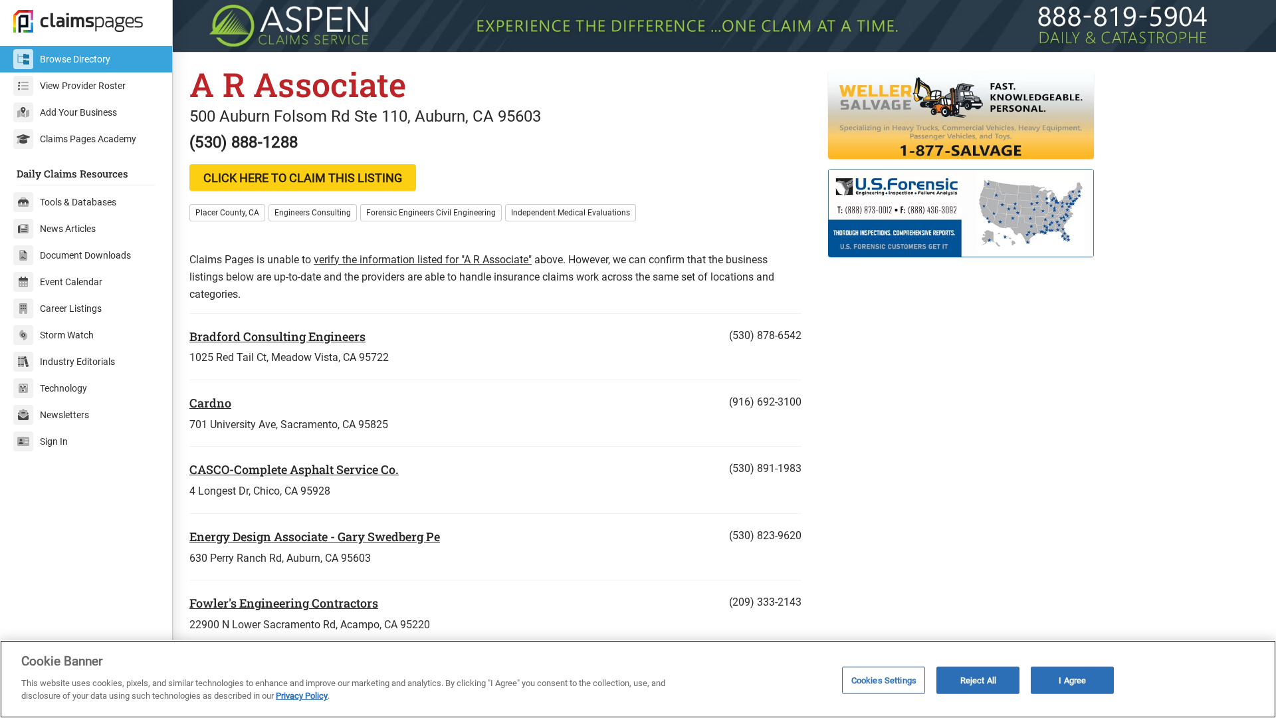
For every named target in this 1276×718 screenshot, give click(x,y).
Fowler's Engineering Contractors (283, 603)
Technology (63, 388)
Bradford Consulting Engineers (277, 336)
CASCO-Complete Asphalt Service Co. (294, 469)
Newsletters (64, 415)
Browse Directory (75, 59)
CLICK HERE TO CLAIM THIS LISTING (302, 178)
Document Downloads (85, 255)
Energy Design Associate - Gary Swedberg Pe (314, 536)
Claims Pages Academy (88, 139)
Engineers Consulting (312, 212)
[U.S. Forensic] (1043, 213)
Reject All (978, 680)
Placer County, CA (227, 212)
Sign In (54, 441)
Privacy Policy (302, 696)
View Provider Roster (83, 85)
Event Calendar (71, 282)
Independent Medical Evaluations (570, 212)
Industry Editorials (77, 361)
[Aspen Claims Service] (724, 26)
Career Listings (71, 308)
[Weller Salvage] (1043, 114)
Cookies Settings (883, 680)
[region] (638, 679)
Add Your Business (78, 112)
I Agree (1072, 680)
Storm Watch (67, 335)
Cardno (210, 403)
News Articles (68, 228)
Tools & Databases (78, 202)
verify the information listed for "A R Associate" (423, 259)
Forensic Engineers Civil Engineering (431, 212)
